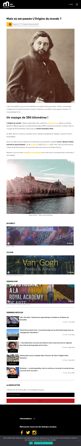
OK (31, 443)
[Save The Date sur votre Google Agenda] (9, 24)
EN (72, 4)
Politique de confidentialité (43, 443)
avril (47, 144)
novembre (34, 144)
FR (69, 4)
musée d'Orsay (53, 123)
